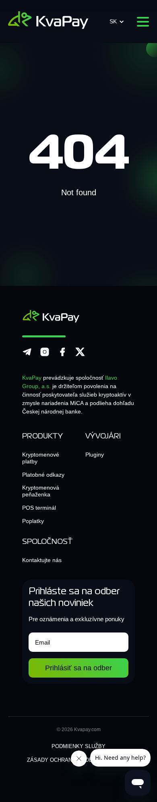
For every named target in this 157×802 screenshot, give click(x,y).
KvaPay (31, 377)
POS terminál (39, 507)
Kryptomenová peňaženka (40, 491)
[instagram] (45, 355)
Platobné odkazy (43, 474)
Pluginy (94, 454)
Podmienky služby (78, 746)
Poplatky (33, 521)
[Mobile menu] (143, 22)
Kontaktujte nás (42, 560)
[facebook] (62, 355)
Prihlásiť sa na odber (78, 668)
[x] (80, 355)
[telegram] (27, 355)
